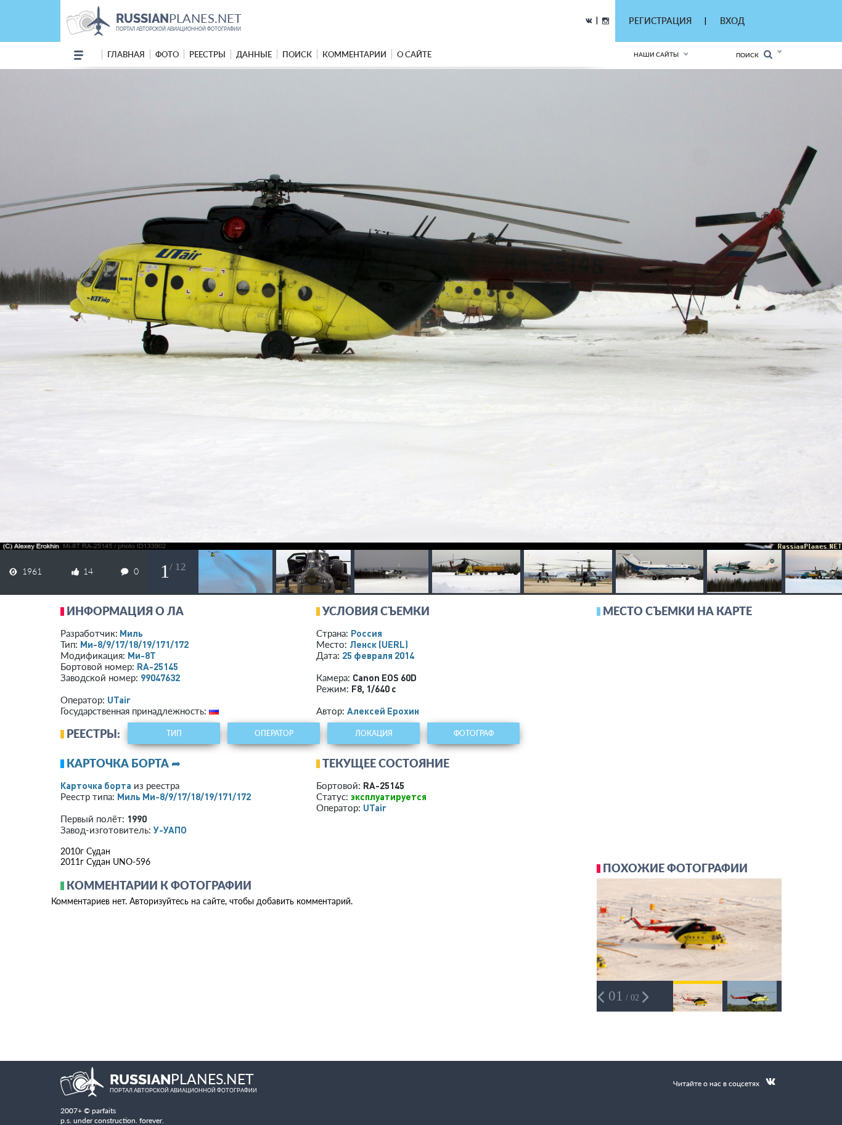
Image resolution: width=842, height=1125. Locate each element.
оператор (274, 733)
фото (167, 54)
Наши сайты (656, 54)
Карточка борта (95, 785)
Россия (366, 633)
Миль (131, 633)
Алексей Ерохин (383, 710)
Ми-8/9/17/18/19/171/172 (134, 644)
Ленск (378, 644)
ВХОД (732, 20)
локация (374, 733)
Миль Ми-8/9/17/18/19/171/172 (184, 796)
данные (254, 54)
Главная (126, 54)
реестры (207, 54)
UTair (119, 699)
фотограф (474, 733)
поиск (297, 54)
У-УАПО (170, 829)
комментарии (354, 54)
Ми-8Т (142, 655)
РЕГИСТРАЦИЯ (660, 20)
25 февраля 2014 (378, 655)
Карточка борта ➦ (124, 763)
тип (174, 733)
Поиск (750, 55)
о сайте (414, 54)
